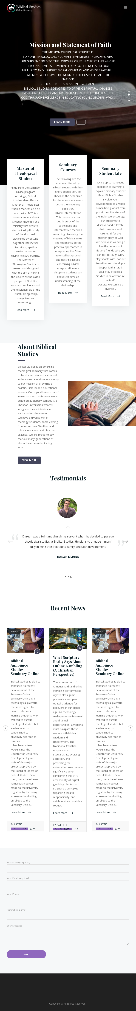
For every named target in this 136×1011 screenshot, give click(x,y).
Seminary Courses (68, 167)
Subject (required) (16, 909)
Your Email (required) (18, 878)
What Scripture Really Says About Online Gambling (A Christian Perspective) (68, 666)
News (14, 631)
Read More (23, 309)
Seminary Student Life (110, 171)
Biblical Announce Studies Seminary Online (25, 667)
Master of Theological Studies (26, 173)
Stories (58, 631)
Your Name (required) (18, 862)
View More (29, 460)
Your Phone (13, 894)
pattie (18, 824)
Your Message (14, 925)
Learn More (62, 122)
